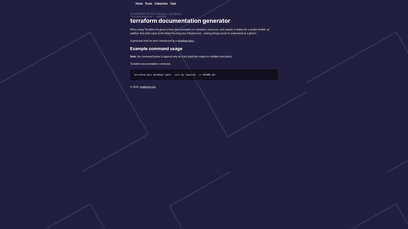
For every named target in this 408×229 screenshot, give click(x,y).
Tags (173, 3)
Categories (161, 3)
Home (139, 3)
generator (161, 16)
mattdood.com (148, 86)
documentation (144, 16)
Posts (148, 3)
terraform (175, 13)
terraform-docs (186, 40)
